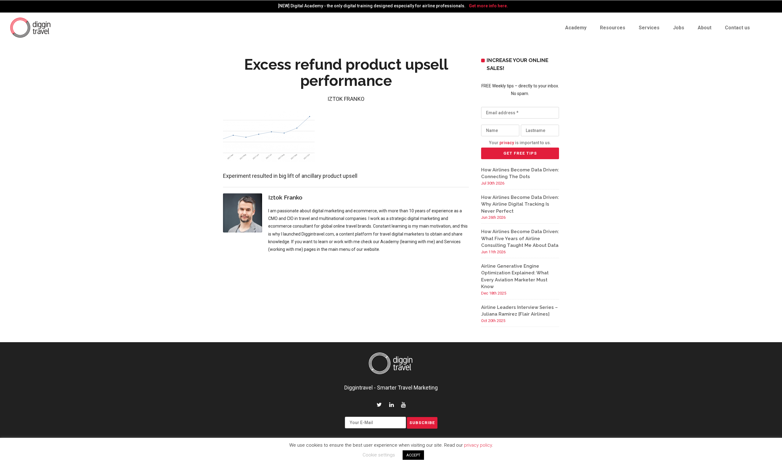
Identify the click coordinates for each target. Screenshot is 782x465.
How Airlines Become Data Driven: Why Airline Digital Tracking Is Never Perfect (520, 204)
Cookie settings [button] (379, 455)
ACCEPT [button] (413, 455)
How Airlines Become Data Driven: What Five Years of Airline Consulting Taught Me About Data (520, 238)
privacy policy (478, 445)
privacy (506, 142)
